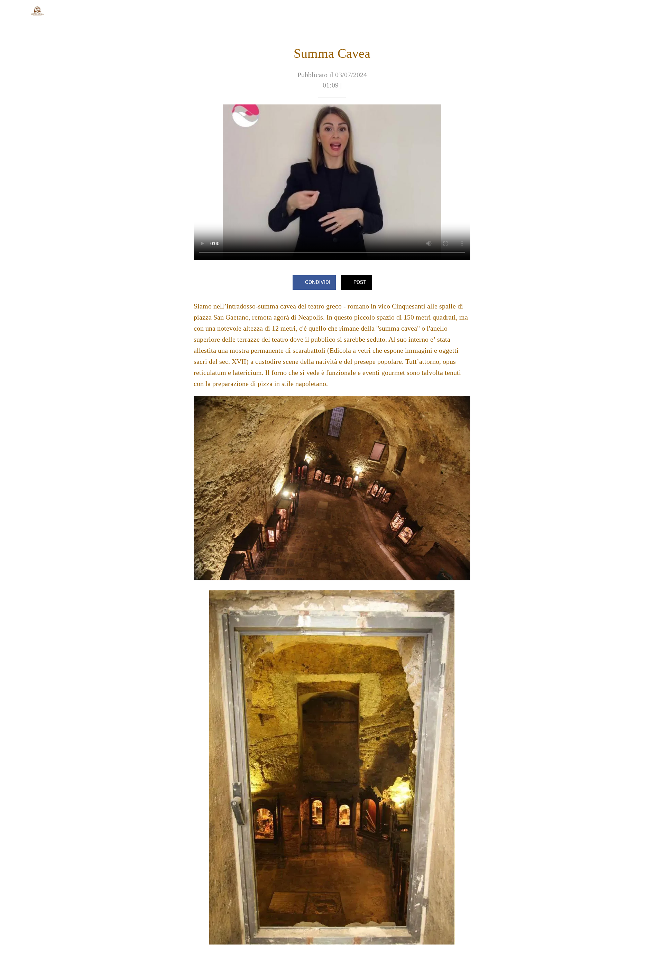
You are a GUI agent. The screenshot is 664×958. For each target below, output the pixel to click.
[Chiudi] (14, 11)
